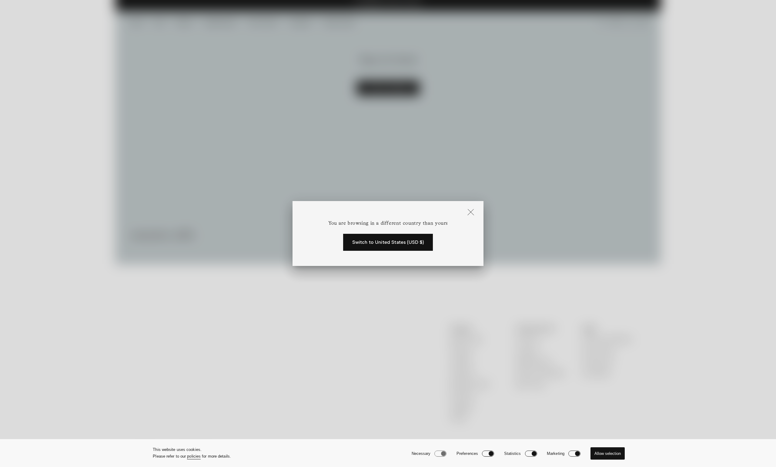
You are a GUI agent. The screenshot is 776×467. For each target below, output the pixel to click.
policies (194, 456)
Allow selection (607, 453)
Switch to (388, 242)
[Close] (471, 213)
